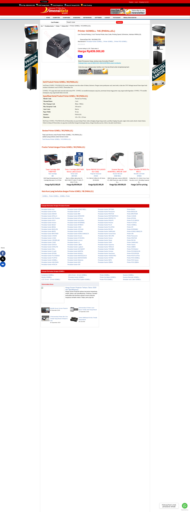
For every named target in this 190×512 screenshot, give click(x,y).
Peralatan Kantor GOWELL (94, 41)
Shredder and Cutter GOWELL (132, 279)
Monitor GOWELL (46, 277)
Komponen (66, 17)
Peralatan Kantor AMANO (49, 214)
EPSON (96, 176)
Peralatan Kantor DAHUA (49, 244)
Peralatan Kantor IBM (74, 214)
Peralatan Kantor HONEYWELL (77, 209)
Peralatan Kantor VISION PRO (107, 255)
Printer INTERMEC (132, 229)
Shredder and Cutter (139, 173)
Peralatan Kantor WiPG (105, 260)
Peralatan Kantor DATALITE (49, 247)
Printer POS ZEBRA (133, 262)
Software (98, 17)
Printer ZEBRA (131, 247)
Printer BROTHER (132, 214)
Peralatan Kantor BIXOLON (49, 229)
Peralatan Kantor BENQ (48, 227)
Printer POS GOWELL (120, 41)
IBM (53, 176)
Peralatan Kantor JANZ (74, 227)
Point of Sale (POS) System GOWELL (79, 279)
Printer (57, 26)
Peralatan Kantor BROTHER (49, 233)
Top (42, 26)
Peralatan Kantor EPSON (49, 253)
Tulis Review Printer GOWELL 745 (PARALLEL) (56, 139)
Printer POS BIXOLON (133, 251)
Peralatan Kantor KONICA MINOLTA (78, 233)
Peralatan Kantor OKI (74, 264)
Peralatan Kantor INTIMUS (75, 225)
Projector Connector (95, 173)
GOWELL (45, 196)
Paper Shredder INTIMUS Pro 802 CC (139, 170)
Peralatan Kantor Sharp (105, 240)
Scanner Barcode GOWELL (131, 277)
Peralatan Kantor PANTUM (106, 214)
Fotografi (116, 17)
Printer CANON (131, 216)
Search (119, 22)
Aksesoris (76, 17)
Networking (87, 17)
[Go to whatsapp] (184, 505)
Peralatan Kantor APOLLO (49, 216)
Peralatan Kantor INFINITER (76, 216)
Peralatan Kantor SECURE (106, 236)
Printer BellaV (131, 209)
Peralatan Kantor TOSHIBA (106, 249)
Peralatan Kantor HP (74, 211)
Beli (80, 56)
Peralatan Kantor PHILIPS (105, 220)
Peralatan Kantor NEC (74, 262)
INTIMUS (139, 176)
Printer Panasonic (132, 236)
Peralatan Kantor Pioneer (105, 222)
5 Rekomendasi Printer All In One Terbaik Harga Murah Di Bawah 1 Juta (59, 318)
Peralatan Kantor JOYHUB (75, 229)
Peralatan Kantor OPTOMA (106, 209)
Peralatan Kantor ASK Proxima (50, 218)
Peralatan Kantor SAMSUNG (106, 231)
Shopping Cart (143, 2)
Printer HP (130, 227)
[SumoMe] (2, 264)
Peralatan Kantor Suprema (106, 244)
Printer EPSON (131, 218)
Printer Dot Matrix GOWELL (108, 277)
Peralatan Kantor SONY (105, 242)
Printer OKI (130, 233)
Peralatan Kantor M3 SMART (76, 249)
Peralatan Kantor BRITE (48, 231)
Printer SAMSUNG (132, 242)
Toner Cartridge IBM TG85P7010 (53, 170)
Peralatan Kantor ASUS (48, 220)
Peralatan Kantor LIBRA (75, 244)
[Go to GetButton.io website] (184, 509)
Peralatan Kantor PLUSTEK (106, 227)
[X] (2, 259)
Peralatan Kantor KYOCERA (76, 238)
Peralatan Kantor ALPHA (48, 211)
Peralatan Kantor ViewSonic (106, 253)
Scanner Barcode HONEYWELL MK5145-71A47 (117, 170)
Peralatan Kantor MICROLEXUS (77, 255)
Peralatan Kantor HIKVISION (49, 262)
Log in (136, 2)
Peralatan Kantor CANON (49, 236)
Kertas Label (74, 173)
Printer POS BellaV (132, 249)
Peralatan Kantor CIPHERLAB (50, 240)
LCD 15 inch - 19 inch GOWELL (50, 279)
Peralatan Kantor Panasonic (106, 211)
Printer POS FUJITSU (133, 255)
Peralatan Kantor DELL (48, 249)
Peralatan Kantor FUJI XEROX (50, 255)
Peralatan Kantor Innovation (76, 220)
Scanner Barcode (117, 173)
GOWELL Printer (65, 196)
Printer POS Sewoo (133, 260)
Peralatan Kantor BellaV (48, 225)
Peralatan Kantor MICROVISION (77, 258)
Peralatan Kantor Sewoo (105, 238)
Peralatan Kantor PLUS (105, 225)
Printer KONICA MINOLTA (134, 231)
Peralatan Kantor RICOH (105, 229)
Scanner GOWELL (128, 275)
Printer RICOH (131, 240)
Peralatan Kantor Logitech (75, 247)
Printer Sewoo (131, 244)
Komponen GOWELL (47, 275)
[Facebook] (2, 253)
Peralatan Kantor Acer (48, 209)
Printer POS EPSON (133, 253)
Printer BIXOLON (132, 211)
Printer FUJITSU (132, 222)
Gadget (107, 17)
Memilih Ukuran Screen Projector (59, 308)
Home (48, 17)
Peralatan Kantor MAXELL (75, 253)
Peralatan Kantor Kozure (75, 236)
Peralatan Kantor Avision (48, 222)
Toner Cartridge (52, 173)
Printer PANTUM (132, 238)
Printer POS (65, 26)
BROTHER (74, 176)
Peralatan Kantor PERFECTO (107, 218)
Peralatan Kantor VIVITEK (105, 258)
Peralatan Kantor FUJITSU (49, 258)
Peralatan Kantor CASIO (48, 238)
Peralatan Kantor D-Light (48, 251)
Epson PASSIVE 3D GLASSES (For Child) (95, 170)
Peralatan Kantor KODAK (75, 231)
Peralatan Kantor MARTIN (75, 251)
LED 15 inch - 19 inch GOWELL (77, 275)
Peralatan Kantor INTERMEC (76, 222)
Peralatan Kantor (49, 26)
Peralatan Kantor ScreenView (107, 233)
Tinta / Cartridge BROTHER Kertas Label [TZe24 (74, 170)
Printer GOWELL (108, 41)
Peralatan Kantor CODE (48, 242)
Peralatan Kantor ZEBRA (105, 262)
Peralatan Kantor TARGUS (106, 247)
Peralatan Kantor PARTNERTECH (108, 216)
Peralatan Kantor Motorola (75, 260)
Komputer (56, 17)
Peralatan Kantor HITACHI (49, 264)
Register (131, 2)
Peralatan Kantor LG (74, 242)
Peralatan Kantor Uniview (105, 251)
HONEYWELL (117, 176)
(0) (148, 2)
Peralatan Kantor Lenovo (75, 240)
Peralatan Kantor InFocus (75, 218)
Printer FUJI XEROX (133, 220)
